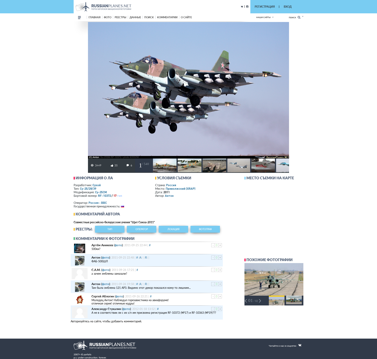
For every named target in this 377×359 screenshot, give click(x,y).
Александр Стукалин (106, 309)
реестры (120, 17)
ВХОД (288, 6)
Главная (95, 17)
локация (173, 229)
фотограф (205, 229)
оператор (141, 229)
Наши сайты (263, 17)
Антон (169, 195)
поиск (149, 17)
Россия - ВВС (98, 202)
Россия (171, 185)
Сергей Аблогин (103, 296)
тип (119, 195)
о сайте (186, 17)
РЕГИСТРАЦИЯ (265, 6)
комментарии (167, 17)
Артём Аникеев (102, 245)
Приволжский (180, 188)
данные (135, 17)
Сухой (96, 185)
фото (107, 17)
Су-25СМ (101, 192)
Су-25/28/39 (88, 188)
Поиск (293, 17)
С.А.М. (96, 270)
